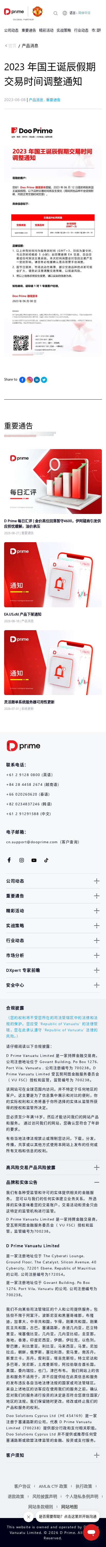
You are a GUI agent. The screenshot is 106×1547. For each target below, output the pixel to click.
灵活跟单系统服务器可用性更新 (29, 701)
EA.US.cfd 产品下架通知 (22, 614)
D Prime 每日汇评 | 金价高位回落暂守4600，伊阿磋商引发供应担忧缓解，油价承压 (52, 523)
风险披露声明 (44, 1496)
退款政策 (16, 1496)
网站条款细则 (40, 1506)
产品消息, (37, 99)
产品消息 (30, 45)
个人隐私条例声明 (81, 1496)
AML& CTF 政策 (53, 1486)
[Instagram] (29, 380)
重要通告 (53, 99)
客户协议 (22, 1486)
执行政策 (84, 1486)
